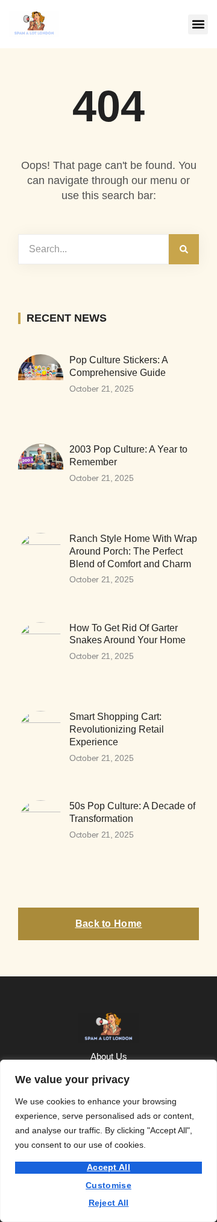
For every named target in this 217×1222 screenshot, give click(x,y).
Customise (108, 1185)
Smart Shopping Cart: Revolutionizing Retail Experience (116, 729)
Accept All (108, 1167)
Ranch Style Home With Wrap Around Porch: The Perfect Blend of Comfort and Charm (133, 551)
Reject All (109, 1203)
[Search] (184, 249)
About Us (108, 1056)
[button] (198, 24)
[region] (108, 1141)
